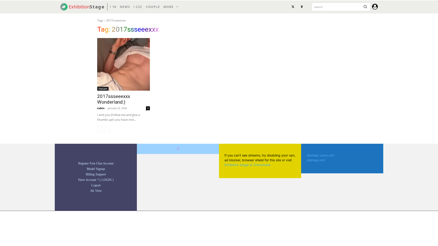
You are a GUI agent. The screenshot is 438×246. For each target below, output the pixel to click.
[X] (293, 7)
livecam (103, 88)
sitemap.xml (316, 160)
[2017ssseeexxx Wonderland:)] (123, 64)
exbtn (100, 108)
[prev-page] (100, 130)
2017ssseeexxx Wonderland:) (113, 99)
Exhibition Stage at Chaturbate (247, 165)
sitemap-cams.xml (320, 155)
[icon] (375, 7)
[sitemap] (302, 7)
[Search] (365, 7)
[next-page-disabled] (107, 130)
